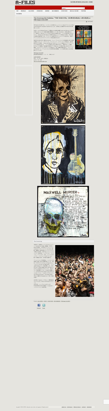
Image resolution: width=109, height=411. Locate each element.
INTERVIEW (40, 11)
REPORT (47, 11)
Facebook (39, 308)
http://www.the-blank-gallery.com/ (40, 61)
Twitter (43, 308)
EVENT (45, 301)
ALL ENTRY (31, 11)
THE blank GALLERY (65, 301)
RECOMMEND (55, 11)
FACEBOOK (19, 13)
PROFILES (23, 11)
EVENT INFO (64, 11)
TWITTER (83, 11)
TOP (17, 11)
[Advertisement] (24, 41)
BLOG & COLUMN (74, 11)
